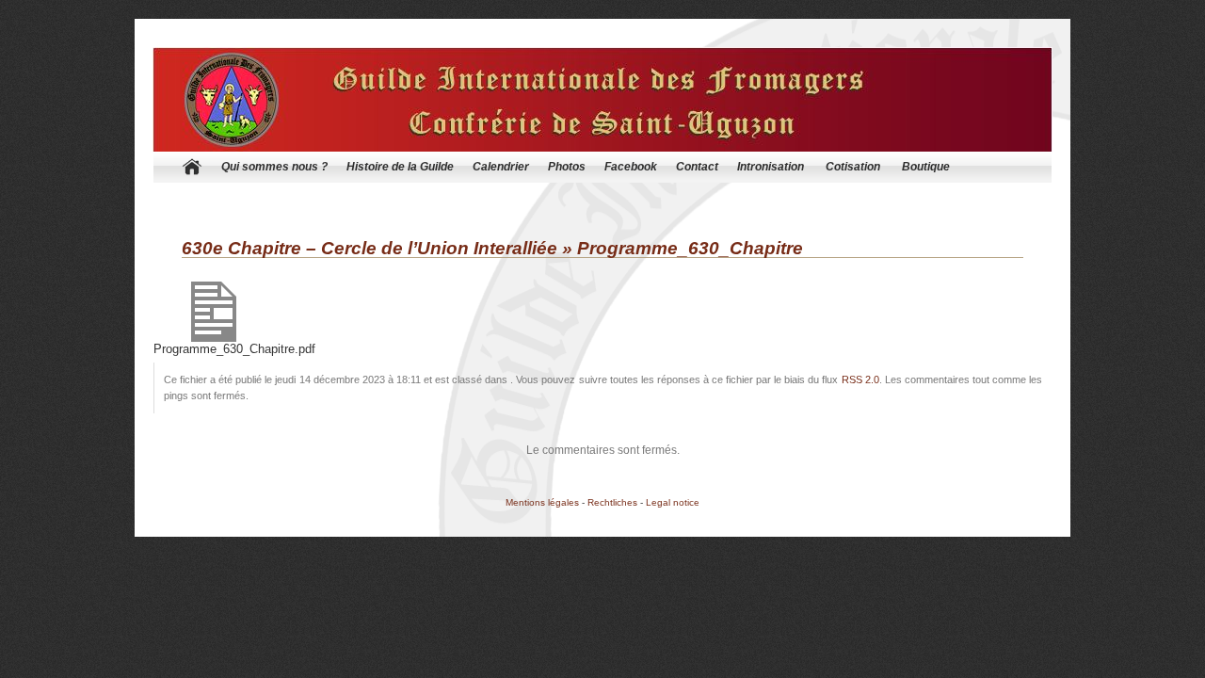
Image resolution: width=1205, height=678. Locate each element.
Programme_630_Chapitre (690, 248)
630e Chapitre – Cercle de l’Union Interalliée (369, 248)
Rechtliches (612, 502)
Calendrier (501, 166)
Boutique (926, 166)
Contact (697, 166)
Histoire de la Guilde (400, 166)
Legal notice (672, 502)
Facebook (630, 166)
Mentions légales (542, 502)
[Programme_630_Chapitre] (213, 338)
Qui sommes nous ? (274, 166)
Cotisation (853, 166)
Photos (567, 166)
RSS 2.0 (860, 379)
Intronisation (770, 166)
